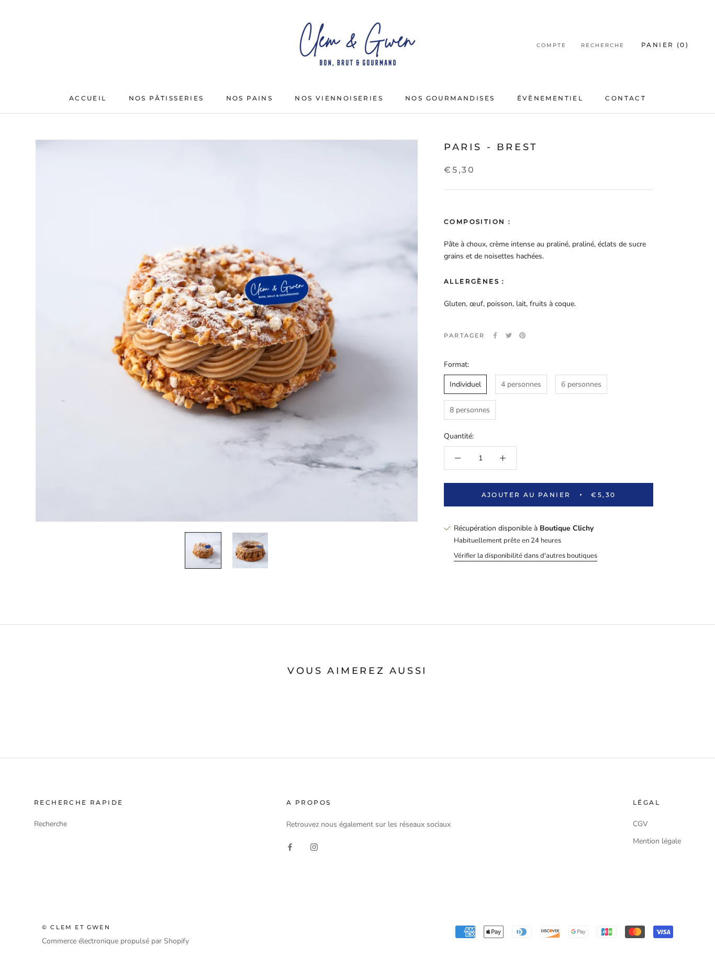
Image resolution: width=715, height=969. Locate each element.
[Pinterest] (522, 335)
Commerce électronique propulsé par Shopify (115, 941)
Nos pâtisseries (166, 98)
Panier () (665, 45)
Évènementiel (550, 98)
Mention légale (657, 841)
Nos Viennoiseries (339, 98)
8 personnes (470, 410)
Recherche (602, 45)
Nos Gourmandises (450, 98)
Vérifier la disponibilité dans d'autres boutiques (525, 555)
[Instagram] (314, 847)
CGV (640, 824)
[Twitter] (509, 335)
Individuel (465, 384)
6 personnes (581, 384)
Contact (625, 98)
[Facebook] (495, 335)
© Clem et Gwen (76, 927)
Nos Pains (249, 98)
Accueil (88, 98)
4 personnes (521, 384)
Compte (551, 45)
